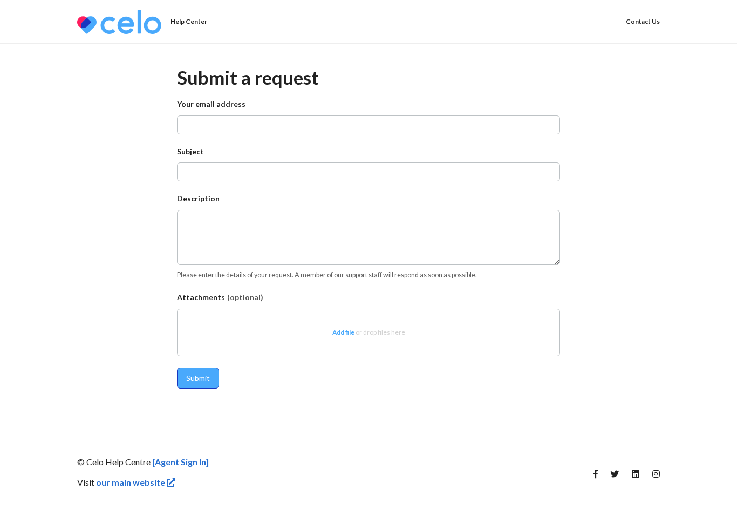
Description (198, 198)
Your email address (211, 103)
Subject (190, 151)
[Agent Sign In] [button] (180, 462)
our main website (131, 482)
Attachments (220, 297)
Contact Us (643, 21)
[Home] (119, 22)
